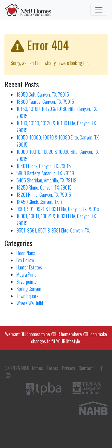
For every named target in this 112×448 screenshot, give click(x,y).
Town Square (27, 296)
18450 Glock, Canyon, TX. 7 (39, 201)
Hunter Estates (29, 267)
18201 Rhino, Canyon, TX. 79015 (43, 194)
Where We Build (29, 303)
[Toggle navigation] (98, 10)
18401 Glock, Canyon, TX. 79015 (43, 166)
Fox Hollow (25, 260)
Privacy (68, 368)
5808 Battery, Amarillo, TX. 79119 (45, 173)
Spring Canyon (28, 288)
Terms (52, 368)
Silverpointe (26, 281)
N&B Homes (32, 368)
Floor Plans (25, 253)
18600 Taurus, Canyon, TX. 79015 (45, 101)
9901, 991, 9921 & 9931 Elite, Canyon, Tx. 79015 (57, 209)
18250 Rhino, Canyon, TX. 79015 (44, 187)
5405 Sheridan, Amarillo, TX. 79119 (46, 180)
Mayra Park (26, 274)
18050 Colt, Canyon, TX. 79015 (42, 94)
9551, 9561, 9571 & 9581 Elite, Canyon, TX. (53, 230)
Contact (86, 368)
